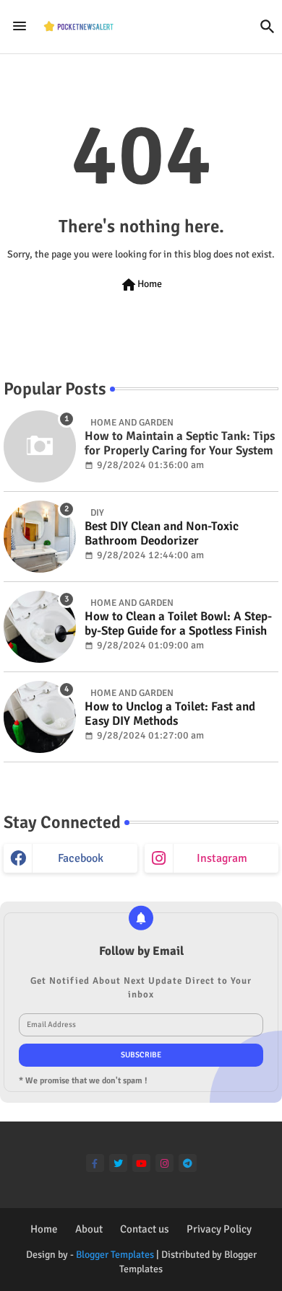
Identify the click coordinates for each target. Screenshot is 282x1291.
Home (141, 285)
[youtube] (141, 1163)
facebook (80, 858)
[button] (267, 26)
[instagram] (164, 1163)
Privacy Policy (219, 1228)
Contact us (144, 1228)
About (89, 1228)
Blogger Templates (115, 1254)
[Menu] (19, 26)
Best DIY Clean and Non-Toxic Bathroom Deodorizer (162, 533)
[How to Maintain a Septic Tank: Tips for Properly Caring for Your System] (40, 446)
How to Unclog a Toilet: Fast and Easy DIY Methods (170, 714)
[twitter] (118, 1163)
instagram (222, 858)
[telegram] (188, 1163)
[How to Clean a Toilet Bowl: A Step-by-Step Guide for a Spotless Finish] (40, 627)
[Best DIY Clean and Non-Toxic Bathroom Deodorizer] (40, 537)
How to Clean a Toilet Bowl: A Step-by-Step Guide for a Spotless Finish (178, 623)
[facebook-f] (95, 1163)
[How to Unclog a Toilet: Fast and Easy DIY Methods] (40, 717)
